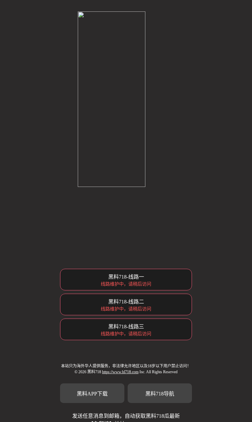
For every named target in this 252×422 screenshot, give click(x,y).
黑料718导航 (159, 393)
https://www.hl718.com (120, 372)
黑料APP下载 (92, 393)
